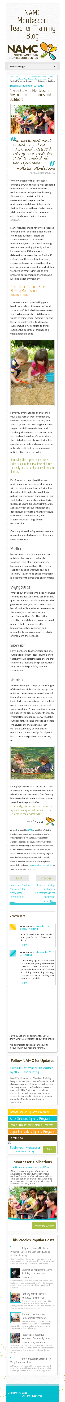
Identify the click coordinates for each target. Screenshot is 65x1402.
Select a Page (17, 66)
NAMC (30, 830)
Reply (24, 944)
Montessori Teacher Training (40, 865)
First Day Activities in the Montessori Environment (34, 1295)
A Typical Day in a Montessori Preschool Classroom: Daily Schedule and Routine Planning (30, 1251)
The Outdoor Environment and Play (29, 1167)
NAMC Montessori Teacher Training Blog (32, 24)
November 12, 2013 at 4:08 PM (35, 927)
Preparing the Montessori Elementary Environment (34, 1316)
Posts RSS (33, 1398)
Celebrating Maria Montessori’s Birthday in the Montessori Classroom (37, 1273)
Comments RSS (49, 1398)
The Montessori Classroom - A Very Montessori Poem (30, 1360)
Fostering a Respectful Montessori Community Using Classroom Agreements (36, 1338)
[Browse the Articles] (32, 1219)
